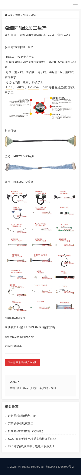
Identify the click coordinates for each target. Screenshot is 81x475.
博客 (17, 15)
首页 (10, 15)
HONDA (33, 87)
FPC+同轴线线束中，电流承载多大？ (31, 446)
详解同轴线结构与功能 (22, 415)
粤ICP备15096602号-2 (59, 466)
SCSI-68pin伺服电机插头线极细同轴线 (32, 438)
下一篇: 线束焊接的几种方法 (22, 362)
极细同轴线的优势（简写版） (26, 431)
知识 (25, 15)
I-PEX (20, 87)
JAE (45, 87)
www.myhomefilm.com (19, 336)
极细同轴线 (38, 62)
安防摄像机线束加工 (20, 423)
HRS (9, 87)
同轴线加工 (16, 345)
